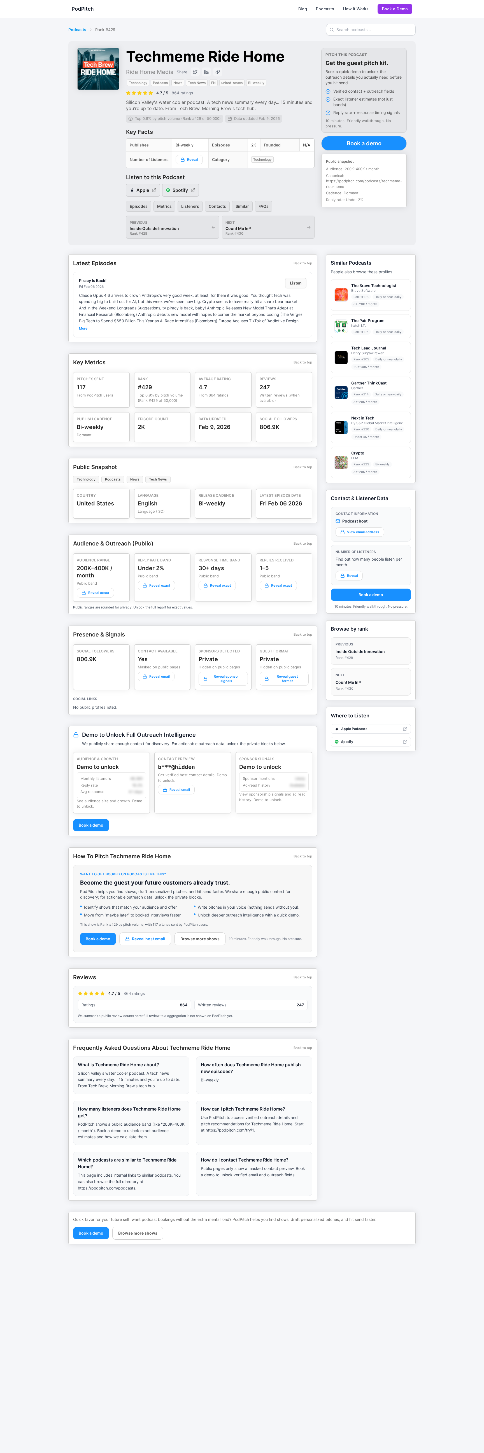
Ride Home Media (149, 72)
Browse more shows (200, 938)
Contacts (217, 206)
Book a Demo (395, 8)
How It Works (356, 8)
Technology (86, 479)
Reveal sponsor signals (226, 678)
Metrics (164, 206)
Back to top (303, 263)
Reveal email (159, 676)
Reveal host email (148, 938)
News (134, 479)
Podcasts (325, 8)
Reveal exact (98, 593)
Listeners (190, 206)
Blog (302, 8)
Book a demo (364, 143)
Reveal (192, 159)
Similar (242, 206)
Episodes (139, 206)
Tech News (158, 479)
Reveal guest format (287, 678)
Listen (296, 283)
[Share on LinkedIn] (206, 71)
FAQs (264, 206)
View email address (363, 532)
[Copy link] (217, 71)
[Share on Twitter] (195, 71)
